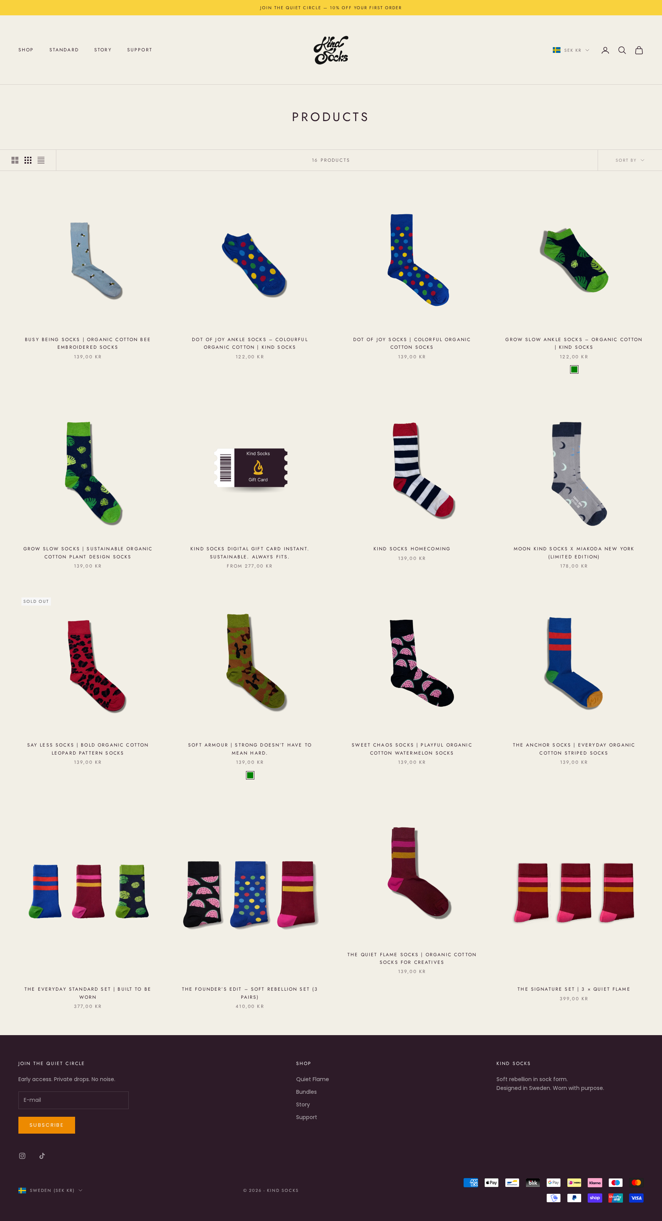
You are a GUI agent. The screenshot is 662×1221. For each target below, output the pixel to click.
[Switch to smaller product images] (28, 160)
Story (103, 50)
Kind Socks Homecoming (412, 548)
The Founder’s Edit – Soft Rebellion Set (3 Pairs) (250, 993)
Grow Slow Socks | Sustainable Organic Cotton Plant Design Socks (88, 552)
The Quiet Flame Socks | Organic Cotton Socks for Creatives (412, 958)
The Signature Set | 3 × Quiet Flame (574, 989)
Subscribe (46, 1125)
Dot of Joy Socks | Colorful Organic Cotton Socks (412, 343)
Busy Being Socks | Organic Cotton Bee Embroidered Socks (88, 343)
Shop (26, 50)
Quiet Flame (312, 1079)
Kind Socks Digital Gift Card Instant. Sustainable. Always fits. (250, 552)
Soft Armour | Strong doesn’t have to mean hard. (250, 749)
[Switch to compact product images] (41, 160)
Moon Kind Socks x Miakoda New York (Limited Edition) (574, 552)
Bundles (306, 1092)
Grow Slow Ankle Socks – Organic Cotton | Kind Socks (573, 343)
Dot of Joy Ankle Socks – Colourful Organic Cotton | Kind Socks (250, 343)
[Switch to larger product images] (14, 160)
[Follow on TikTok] (42, 1156)
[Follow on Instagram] (22, 1156)
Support (139, 50)
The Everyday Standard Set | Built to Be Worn (88, 993)
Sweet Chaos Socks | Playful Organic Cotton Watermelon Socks (412, 749)
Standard (64, 50)
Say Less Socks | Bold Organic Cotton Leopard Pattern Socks (88, 749)
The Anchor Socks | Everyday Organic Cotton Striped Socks (574, 749)
